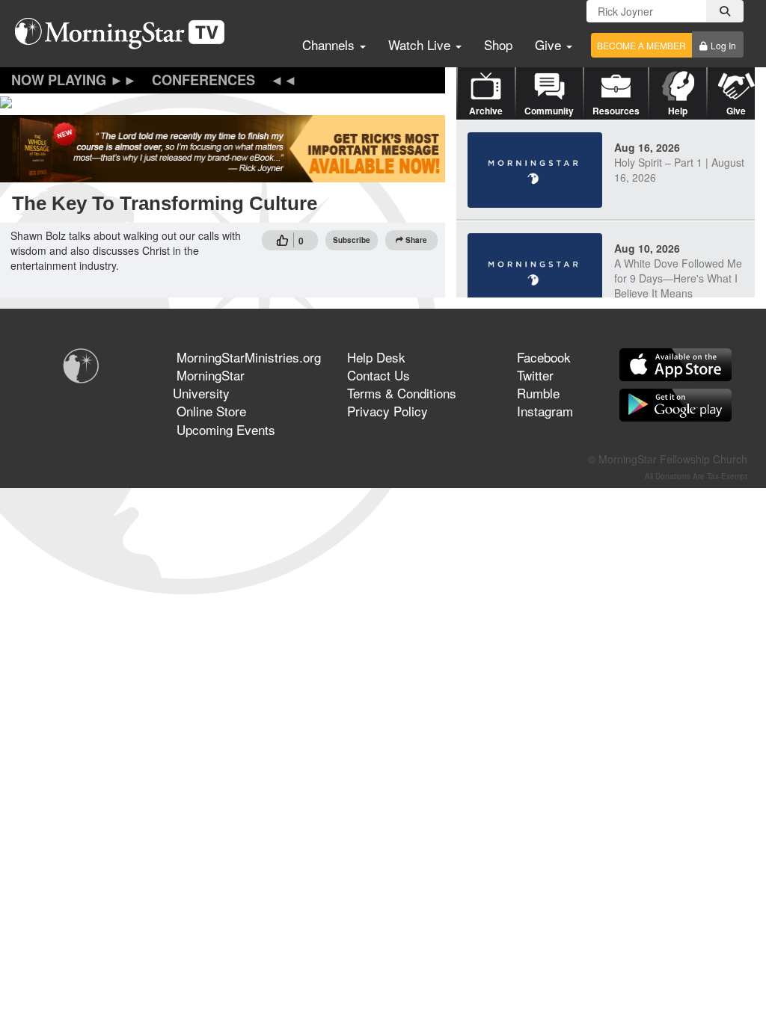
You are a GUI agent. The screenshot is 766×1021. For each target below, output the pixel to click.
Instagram (545, 410)
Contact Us (378, 374)
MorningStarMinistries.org (249, 357)
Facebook (544, 357)
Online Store (211, 410)
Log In (723, 45)
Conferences (203, 80)
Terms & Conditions (401, 392)
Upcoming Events (226, 429)
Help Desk (376, 357)
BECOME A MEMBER (641, 45)
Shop (498, 44)
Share (416, 240)
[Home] (125, 33)
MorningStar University (209, 383)
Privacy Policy (387, 410)
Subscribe (351, 240)
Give (550, 44)
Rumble (538, 392)
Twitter (535, 374)
